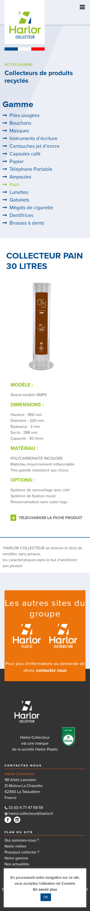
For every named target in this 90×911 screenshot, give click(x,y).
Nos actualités (16, 864)
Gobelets (19, 200)
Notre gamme (16, 858)
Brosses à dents (27, 223)
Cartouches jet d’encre (35, 146)
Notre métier (15, 846)
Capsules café (25, 154)
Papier (17, 162)
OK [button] (46, 897)
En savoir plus (45, 889)
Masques (19, 131)
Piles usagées (25, 115)
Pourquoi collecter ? (21, 852)
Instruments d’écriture (34, 139)
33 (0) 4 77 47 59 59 (25, 807)
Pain (14, 185)
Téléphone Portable (31, 169)
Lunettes (19, 192)
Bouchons (20, 123)
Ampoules (20, 177)
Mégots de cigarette (31, 208)
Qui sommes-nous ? (21, 840)
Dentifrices (21, 215)
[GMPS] (43, 328)
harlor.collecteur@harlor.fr (30, 813)
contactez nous (51, 670)
